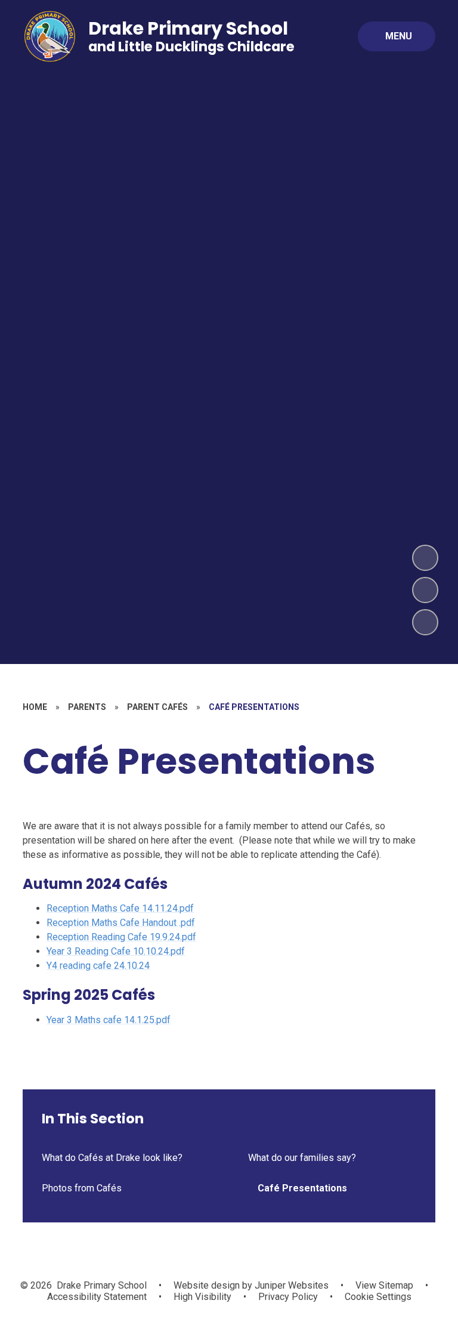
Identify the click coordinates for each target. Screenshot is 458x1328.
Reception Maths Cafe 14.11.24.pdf (120, 908)
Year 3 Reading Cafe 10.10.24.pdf (116, 951)
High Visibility (202, 1296)
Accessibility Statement (97, 1296)
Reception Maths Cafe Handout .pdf (121, 922)
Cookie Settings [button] (378, 1296)
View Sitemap (384, 1285)
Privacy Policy (288, 1296)
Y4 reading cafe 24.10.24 (98, 965)
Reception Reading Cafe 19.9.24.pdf (121, 937)
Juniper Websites (290, 1285)
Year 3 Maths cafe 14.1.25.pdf (109, 1020)
